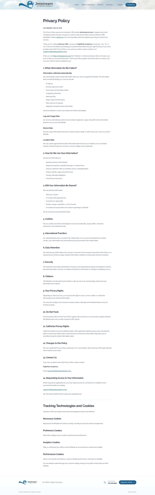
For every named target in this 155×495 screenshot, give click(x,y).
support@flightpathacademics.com (55, 52)
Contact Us (131, 5)
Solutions (109, 5)
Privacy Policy (132, 492)
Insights (120, 5)
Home (77, 5)
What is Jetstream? (88, 5)
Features (100, 5)
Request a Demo (126, 482)
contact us (59, 37)
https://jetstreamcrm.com (62, 56)
